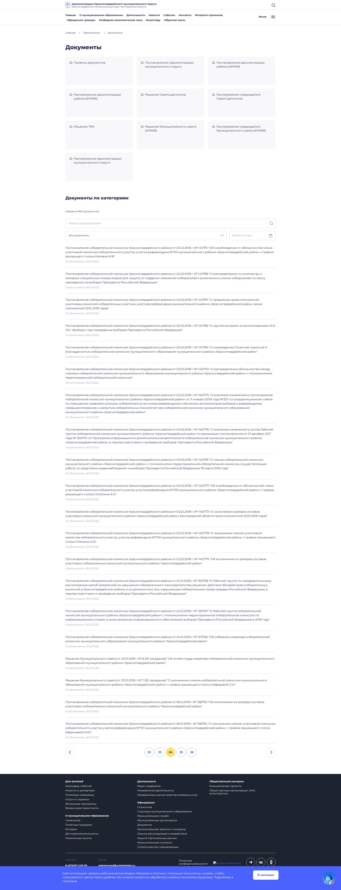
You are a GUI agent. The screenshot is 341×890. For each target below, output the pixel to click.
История (71, 829)
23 (159, 752)
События (169, 15)
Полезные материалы (79, 795)
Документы (144, 824)
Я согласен (266, 875)
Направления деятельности (155, 790)
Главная (70, 15)
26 (192, 752)
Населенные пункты (78, 838)
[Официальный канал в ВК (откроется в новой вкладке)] (260, 862)
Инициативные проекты (225, 786)
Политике (70, 881)
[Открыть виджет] (329, 878)
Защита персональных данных (157, 838)
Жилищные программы (80, 803)
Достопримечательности (81, 833)
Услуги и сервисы (77, 799)
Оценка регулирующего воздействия (162, 833)
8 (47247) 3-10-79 (76, 865)
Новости (154, 15)
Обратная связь (174, 20)
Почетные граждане (78, 824)
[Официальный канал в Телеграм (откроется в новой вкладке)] (250, 862)
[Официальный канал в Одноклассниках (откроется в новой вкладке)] (271, 862)
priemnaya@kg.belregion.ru (116, 865)
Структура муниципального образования (164, 811)
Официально (146, 802)
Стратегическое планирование (157, 847)
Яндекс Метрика (137, 873)
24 (170, 752)
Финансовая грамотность (82, 808)
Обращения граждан (81, 20)
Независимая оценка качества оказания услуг (167, 795)
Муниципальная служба (153, 815)
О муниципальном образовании (101, 15)
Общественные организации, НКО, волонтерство (232, 792)
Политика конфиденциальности (193, 862)
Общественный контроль (226, 781)
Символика (72, 820)
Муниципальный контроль (154, 842)
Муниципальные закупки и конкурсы (161, 829)
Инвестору (153, 20)
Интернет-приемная (209, 15)
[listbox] (146, 235)
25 (181, 752)
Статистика (144, 807)
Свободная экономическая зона (120, 20)
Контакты (185, 15)
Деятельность (135, 15)
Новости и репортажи (80, 790)
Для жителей (74, 781)
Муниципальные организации (157, 820)
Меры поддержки (149, 786)
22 (149, 752)
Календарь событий (78, 786)
